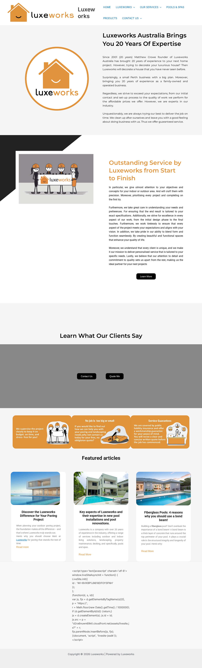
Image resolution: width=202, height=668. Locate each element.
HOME (107, 7)
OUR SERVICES (149, 7)
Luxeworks (86, 12)
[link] (21, 540)
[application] (133, 7)
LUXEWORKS (124, 7)
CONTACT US (130, 18)
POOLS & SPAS (175, 7)
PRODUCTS (110, 18)
